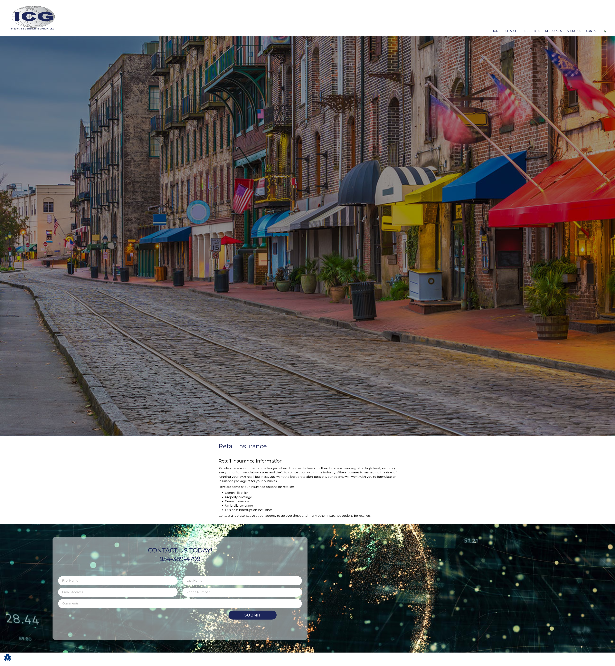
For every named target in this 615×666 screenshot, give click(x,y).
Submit (252, 615)
